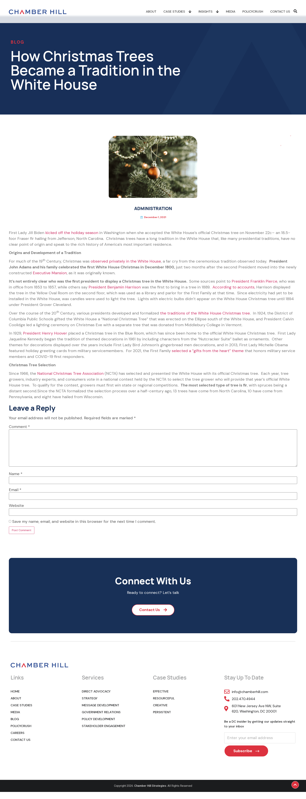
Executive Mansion (50, 272)
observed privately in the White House (126, 261)
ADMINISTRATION (153, 208)
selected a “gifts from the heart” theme (208, 350)
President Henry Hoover (45, 333)
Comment (19, 427)
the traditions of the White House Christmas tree (205, 313)
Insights (205, 11)
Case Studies (174, 11)
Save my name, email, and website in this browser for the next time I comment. (84, 522)
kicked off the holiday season (71, 232)
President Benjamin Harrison (115, 287)
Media (230, 11)
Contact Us (280, 11)
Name (15, 474)
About (151, 11)
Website (16, 506)
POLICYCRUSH (252, 11)
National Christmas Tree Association (70, 373)
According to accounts (233, 287)
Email (15, 490)
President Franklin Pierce (254, 281)
